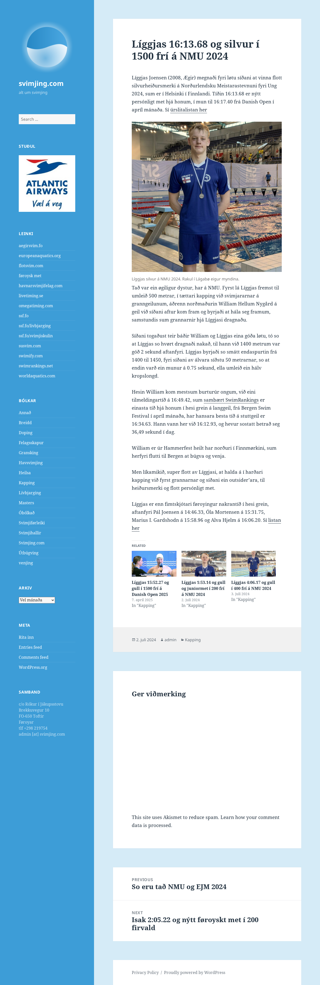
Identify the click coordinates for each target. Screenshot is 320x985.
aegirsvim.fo (30, 245)
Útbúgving (28, 553)
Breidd (25, 422)
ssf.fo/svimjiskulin (36, 336)
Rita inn (26, 637)
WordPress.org (33, 667)
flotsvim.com (31, 265)
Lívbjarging (30, 493)
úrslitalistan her (188, 109)
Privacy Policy (145, 972)
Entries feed (30, 647)
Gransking (28, 452)
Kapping (27, 482)
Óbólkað (26, 513)
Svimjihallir (30, 533)
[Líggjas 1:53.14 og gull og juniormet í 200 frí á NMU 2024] (204, 563)
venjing (26, 563)
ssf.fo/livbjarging (35, 326)
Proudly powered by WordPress (194, 972)
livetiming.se (31, 295)
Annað (25, 412)
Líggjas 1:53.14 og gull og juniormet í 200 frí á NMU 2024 (204, 588)
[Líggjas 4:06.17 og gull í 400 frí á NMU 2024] (253, 563)
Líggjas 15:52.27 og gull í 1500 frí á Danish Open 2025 (150, 588)
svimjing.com (41, 83)
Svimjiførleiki (32, 523)
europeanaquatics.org (40, 255)
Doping (25, 432)
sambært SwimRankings (231, 400)
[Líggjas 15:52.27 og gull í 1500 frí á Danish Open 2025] (154, 563)
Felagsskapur (31, 442)
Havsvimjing (31, 462)
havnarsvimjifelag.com (40, 285)
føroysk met (30, 275)
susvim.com (30, 346)
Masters (26, 503)
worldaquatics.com (37, 376)
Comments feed (33, 657)
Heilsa (25, 472)
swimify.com (31, 356)
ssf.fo (23, 315)
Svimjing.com (31, 543)
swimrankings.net (36, 366)
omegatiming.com (36, 305)
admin (170, 639)
